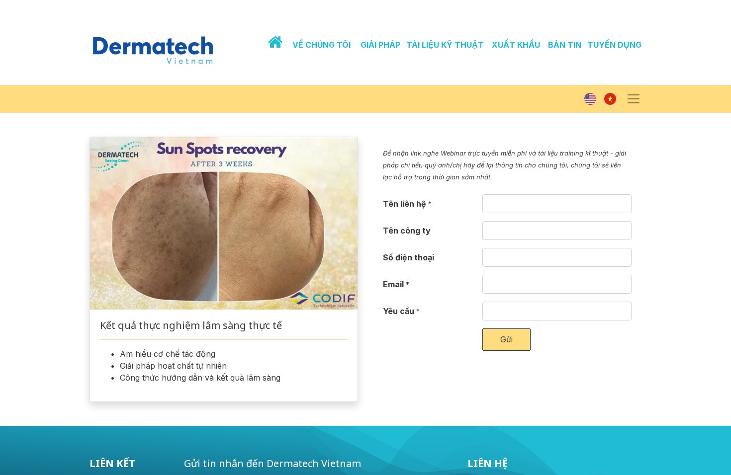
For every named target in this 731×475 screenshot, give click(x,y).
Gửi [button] (506, 339)
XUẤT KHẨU (516, 45)
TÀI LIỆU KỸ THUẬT (445, 45)
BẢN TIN (564, 45)
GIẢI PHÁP (380, 45)
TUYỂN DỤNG (614, 45)
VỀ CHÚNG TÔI (321, 45)
